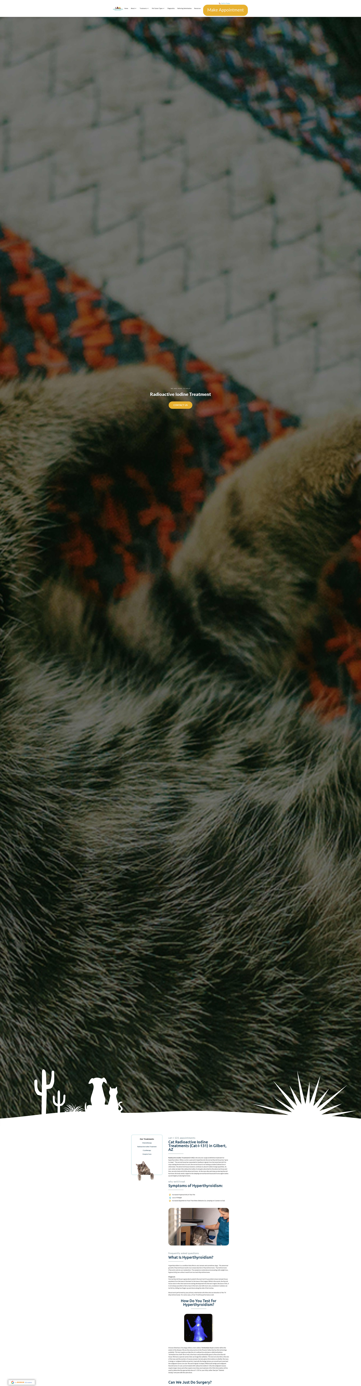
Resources (197, 8)
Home (126, 8)
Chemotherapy (147, 1143)
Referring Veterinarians (184, 8)
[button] (134, 8)
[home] (118, 8)
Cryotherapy (147, 1150)
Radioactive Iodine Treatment (147, 1146)
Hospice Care (147, 1154)
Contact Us (180, 405)
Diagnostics (171, 8)
